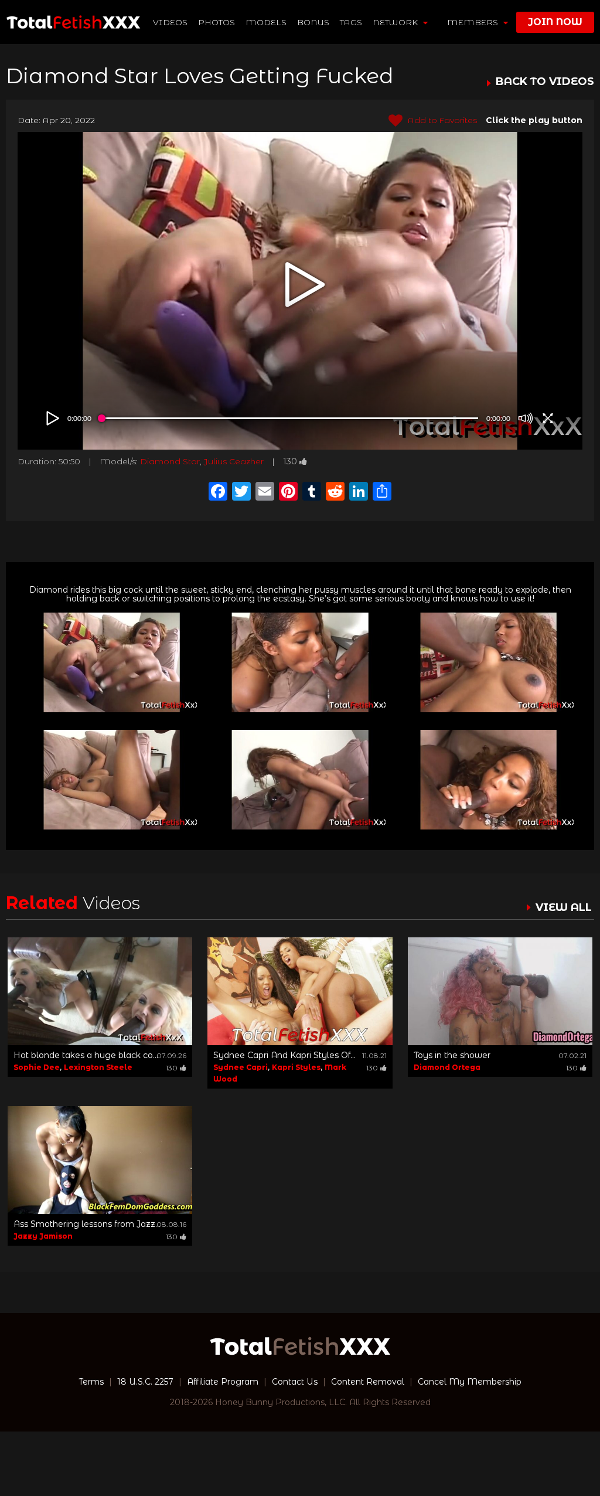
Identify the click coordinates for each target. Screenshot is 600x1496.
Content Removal (367, 1381)
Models (266, 22)
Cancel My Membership (469, 1381)
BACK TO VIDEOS (545, 82)
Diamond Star (170, 461)
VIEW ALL (564, 907)
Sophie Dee (36, 1067)
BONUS (313, 22)
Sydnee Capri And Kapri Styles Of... (284, 1055)
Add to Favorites (441, 120)
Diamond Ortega (447, 1067)
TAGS (351, 22)
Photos (216, 22)
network (396, 22)
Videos (170, 22)
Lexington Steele (98, 1067)
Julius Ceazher (234, 461)
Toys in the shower (452, 1055)
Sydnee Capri (240, 1067)
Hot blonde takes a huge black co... (85, 1055)
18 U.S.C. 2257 (145, 1381)
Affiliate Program (222, 1381)
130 (290, 461)
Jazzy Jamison (43, 1236)
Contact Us (295, 1381)
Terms (91, 1381)
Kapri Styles (296, 1067)
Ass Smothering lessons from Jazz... (87, 1224)
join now (555, 22)
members (473, 22)
